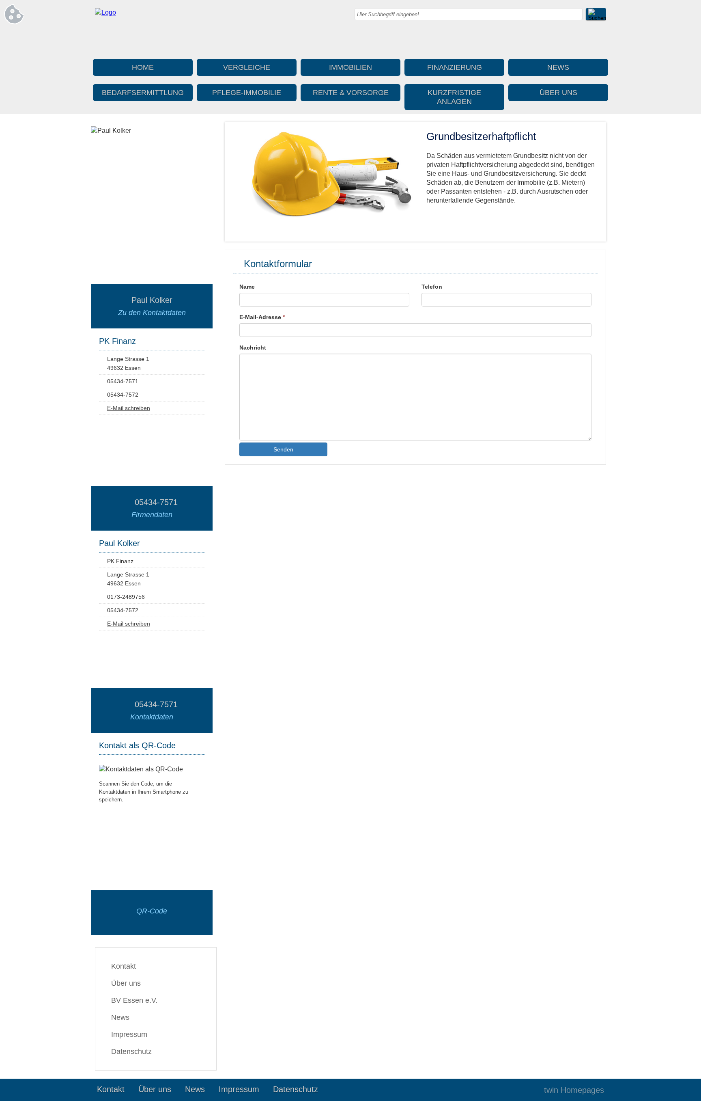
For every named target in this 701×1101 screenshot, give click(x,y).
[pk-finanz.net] (105, 12)
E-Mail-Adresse (262, 317)
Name (247, 286)
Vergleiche (246, 67)
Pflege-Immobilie (246, 93)
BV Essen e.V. (134, 1000)
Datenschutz (131, 1051)
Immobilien (350, 67)
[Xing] (600, 41)
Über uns (558, 93)
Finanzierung (454, 67)
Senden (283, 449)
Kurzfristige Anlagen (454, 97)
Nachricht (252, 347)
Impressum (129, 1034)
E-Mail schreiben (128, 408)
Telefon (431, 286)
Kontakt (123, 966)
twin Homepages (574, 1090)
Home (143, 67)
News (558, 67)
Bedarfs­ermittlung (143, 93)
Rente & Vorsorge (351, 93)
